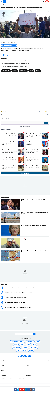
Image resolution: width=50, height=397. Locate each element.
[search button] (34, 334)
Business (2, 365)
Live (47, 1)
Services (2, 381)
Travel (27, 370)
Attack (31, 70)
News (4, 4)
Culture (2, 373)
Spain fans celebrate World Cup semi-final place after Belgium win (14, 66)
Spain (38, 341)
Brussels (15, 70)
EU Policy (27, 365)
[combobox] (25, 334)
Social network (23, 70)
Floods (28, 344)
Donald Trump (34, 347)
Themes (2, 360)
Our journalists (28, 375)
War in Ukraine (30, 341)
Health (22, 344)
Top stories (5, 197)
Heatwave (25, 347)
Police (15, 344)
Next (27, 367)
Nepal (34, 344)
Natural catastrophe (21, 350)
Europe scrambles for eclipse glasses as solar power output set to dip (15, 63)
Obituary (31, 350)
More (2, 384)
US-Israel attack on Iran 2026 (17, 341)
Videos (27, 373)
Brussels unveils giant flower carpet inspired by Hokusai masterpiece (15, 60)
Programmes (3, 375)
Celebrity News (16, 347)
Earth (2, 367)
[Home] (1, 4)
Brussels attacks (5, 70)
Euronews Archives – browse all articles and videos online (12, 378)
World (7, 4)
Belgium (38, 70)
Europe (2, 362)
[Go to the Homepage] (4, 1)
